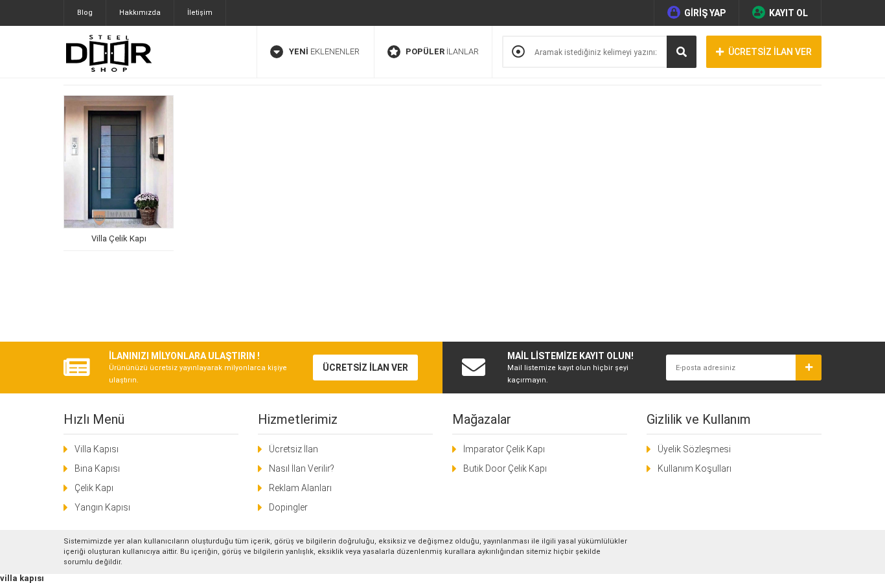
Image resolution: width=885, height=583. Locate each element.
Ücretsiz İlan (293, 449)
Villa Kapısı (97, 449)
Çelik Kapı (94, 488)
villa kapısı (22, 578)
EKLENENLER (324, 51)
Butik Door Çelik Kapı (505, 468)
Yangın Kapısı (102, 507)
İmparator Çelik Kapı (504, 449)
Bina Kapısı (97, 468)
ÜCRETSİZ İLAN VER (770, 52)
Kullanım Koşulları (694, 468)
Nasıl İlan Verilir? (301, 468)
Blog (85, 12)
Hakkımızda (140, 12)
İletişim (200, 12)
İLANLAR (442, 51)
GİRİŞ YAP (705, 13)
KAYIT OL (788, 13)
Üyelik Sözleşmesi (694, 449)
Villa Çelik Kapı (118, 238)
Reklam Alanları (300, 488)
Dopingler (288, 507)
